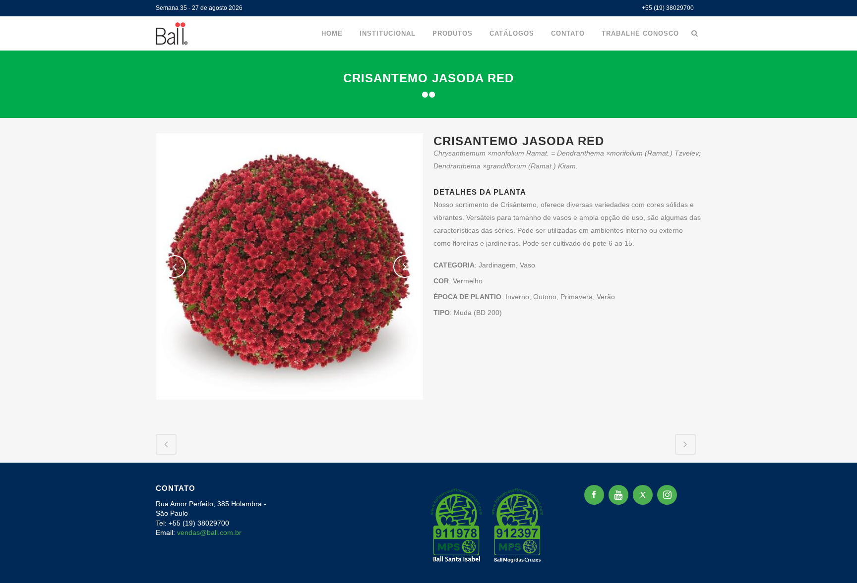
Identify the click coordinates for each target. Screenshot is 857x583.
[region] (129, 505)
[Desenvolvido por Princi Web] (694, 562)
